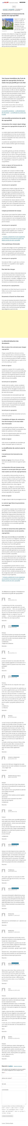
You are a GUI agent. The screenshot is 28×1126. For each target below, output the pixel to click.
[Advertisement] (14, 61)
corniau (10, 810)
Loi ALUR (5, 9)
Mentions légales (9, 1123)
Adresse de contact (7, 1078)
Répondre (4, 620)
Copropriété (11, 9)
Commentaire (5, 1089)
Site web (4, 1084)
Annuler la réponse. (18, 1066)
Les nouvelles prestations (8, 111)
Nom (3, 1072)
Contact (3, 1123)
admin (11, 1066)
